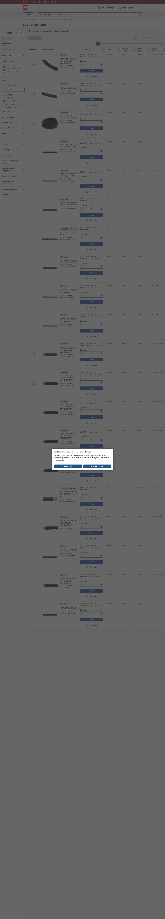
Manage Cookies (97, 466)
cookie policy (60, 460)
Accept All (68, 466)
